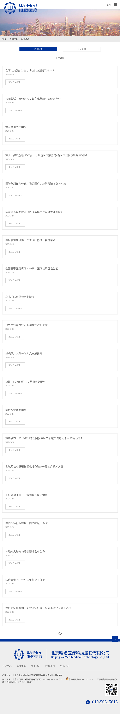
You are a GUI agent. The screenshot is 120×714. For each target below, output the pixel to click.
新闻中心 (14, 39)
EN (109, 4)
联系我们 (50, 666)
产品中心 (7, 666)
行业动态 (25, 39)
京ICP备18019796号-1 (52, 679)
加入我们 (64, 666)
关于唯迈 (35, 666)
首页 (4, 39)
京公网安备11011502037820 (81, 679)
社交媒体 (60, 58)
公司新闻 (82, 49)
